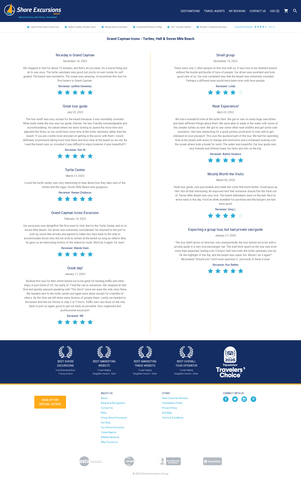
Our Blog (105, 422)
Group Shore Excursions (114, 417)
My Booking (237, 11)
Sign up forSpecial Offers (50, 402)
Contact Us (258, 11)
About (104, 398)
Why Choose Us (109, 442)
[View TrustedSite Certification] (212, 461)
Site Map (167, 412)
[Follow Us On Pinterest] (253, 399)
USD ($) (274, 11)
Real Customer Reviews (175, 398)
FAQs (104, 412)
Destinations (190, 11)
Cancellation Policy (172, 403)
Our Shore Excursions (112, 427)
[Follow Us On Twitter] (235, 399)
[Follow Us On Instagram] (244, 399)
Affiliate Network (110, 437)
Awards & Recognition (113, 403)
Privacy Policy (169, 408)
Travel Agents (214, 11)
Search (295, 10)
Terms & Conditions (172, 417)
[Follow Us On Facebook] (226, 399)
